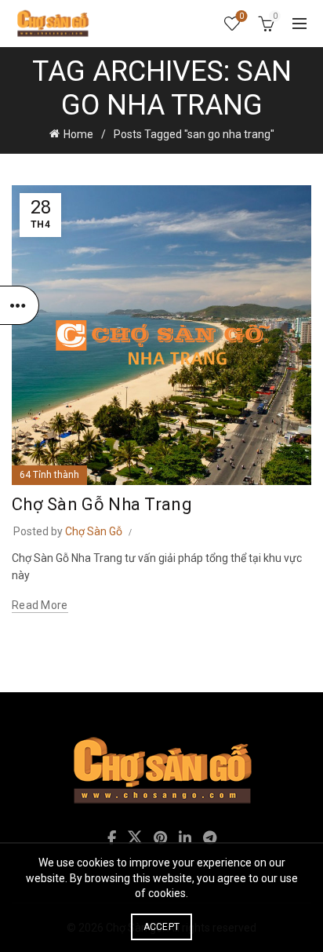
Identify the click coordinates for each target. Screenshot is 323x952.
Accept (161, 926)
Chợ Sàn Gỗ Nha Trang (102, 504)
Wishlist (241, 16)
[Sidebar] (19, 305)
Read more (40, 605)
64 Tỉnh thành (49, 474)
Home (78, 134)
